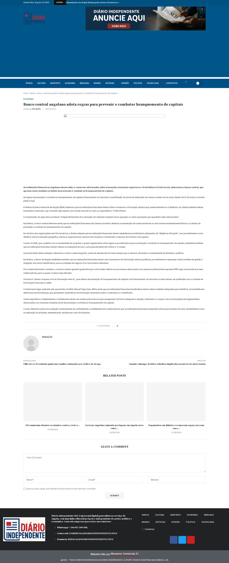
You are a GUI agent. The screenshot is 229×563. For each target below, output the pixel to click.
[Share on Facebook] (123, 326)
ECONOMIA (70, 83)
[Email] (197, 2)
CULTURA (41, 83)
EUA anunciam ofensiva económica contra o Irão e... (53, 425)
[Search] (189, 83)
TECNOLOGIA (153, 83)
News (32, 93)
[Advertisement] (114, 55)
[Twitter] (183, 2)
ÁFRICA (29, 83)
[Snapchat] (201, 2)
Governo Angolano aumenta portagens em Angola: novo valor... (114, 427)
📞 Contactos (170, 83)
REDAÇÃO (36, 109)
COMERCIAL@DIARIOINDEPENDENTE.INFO (93, 533)
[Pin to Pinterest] (129, 326)
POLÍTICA (138, 83)
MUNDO (97, 83)
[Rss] (205, 2)
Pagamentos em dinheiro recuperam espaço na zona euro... (176, 427)
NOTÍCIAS (109, 83)
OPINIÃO (125, 83)
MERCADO (84, 83)
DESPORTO (55, 83)
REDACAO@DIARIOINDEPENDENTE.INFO (90, 539)
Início (25, 93)
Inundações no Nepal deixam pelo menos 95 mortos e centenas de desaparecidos (106, 2)
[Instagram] (187, 2)
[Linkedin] (190, 2)
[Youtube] (194, 2)
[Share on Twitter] (126, 326)
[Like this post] (119, 326)
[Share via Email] (132, 326)
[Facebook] (180, 2)
